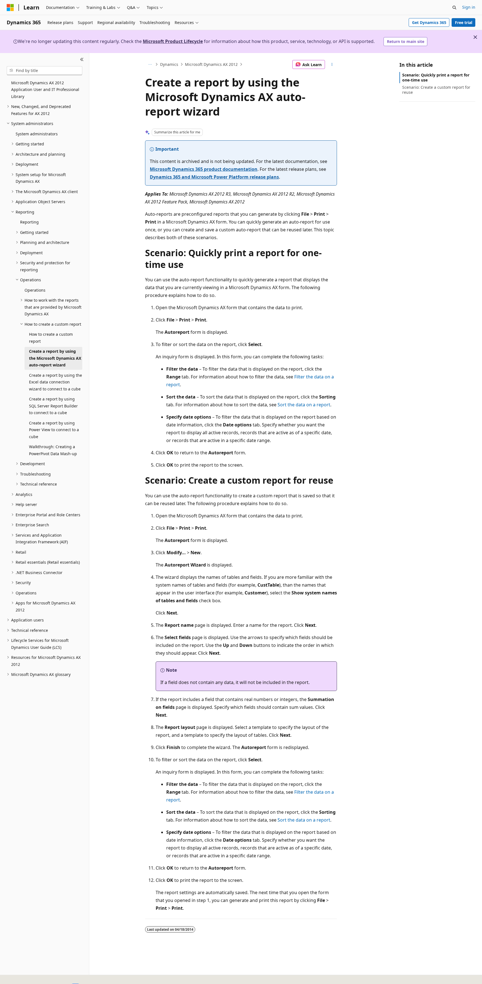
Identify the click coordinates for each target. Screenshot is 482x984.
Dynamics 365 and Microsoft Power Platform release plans (214, 177)
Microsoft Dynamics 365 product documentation (203, 169)
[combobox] (44, 70)
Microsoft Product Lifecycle (173, 41)
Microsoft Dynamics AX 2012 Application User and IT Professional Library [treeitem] (45, 89)
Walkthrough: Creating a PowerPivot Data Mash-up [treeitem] (53, 450)
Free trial (463, 22)
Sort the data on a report (304, 405)
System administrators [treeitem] (37, 133)
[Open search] (454, 8)
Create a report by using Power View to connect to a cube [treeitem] (54, 429)
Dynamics (169, 64)
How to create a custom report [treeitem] (51, 338)
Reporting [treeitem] (29, 222)
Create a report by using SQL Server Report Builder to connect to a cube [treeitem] (53, 405)
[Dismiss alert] (475, 37)
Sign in (468, 7)
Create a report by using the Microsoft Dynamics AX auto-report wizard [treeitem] (55, 358)
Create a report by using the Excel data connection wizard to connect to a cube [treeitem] (55, 382)
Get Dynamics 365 (429, 22)
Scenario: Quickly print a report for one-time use (435, 77)
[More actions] (332, 64)
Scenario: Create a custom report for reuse (436, 90)
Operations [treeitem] (35, 290)
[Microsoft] (10, 7)
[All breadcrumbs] (150, 64)
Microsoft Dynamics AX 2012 (211, 64)
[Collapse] (82, 59)
